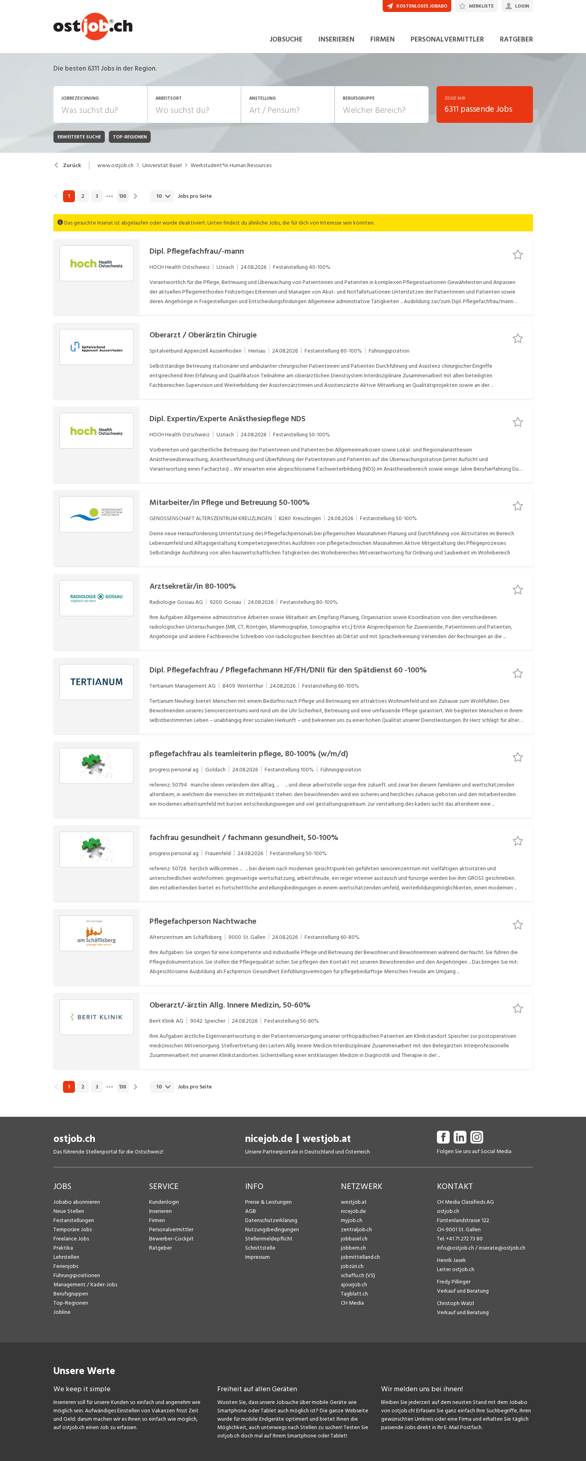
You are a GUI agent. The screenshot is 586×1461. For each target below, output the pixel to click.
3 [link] (97, 196)
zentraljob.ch (356, 1229)
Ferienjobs (65, 1266)
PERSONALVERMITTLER (447, 39)
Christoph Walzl (455, 1303)
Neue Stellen (68, 1211)
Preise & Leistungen (268, 1202)
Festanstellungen (73, 1220)
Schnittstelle (260, 1247)
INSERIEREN (336, 39)
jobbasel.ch (354, 1238)
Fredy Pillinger (453, 1281)
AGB (250, 1211)
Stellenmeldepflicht (269, 1238)
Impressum (257, 1257)
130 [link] (122, 196)
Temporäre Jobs (72, 1229)
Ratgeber (160, 1247)
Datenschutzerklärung (271, 1220)
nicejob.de (269, 1139)
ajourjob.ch (354, 1284)
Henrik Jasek (451, 1260)
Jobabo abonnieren (76, 1202)
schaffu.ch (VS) (358, 1275)
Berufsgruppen (70, 1293)
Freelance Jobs (71, 1238)
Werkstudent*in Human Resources (231, 165)
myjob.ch (351, 1220)
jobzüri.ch (352, 1266)
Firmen (157, 1220)
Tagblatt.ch (354, 1293)
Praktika (63, 1247)
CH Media (352, 1302)
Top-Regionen (70, 1302)
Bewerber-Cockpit (171, 1238)
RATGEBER (516, 39)
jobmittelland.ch (360, 1257)
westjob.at (327, 1139)
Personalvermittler (171, 1229)
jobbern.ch (353, 1247)
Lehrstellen (66, 1257)
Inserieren (160, 1211)
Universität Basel (162, 165)
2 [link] (82, 196)
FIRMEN (382, 39)
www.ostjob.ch (115, 165)
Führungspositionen (76, 1275)
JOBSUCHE (286, 39)
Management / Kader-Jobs (85, 1284)
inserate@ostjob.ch (502, 1247)
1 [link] (69, 196)
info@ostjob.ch (455, 1247)
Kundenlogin (164, 1202)
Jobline (62, 1312)
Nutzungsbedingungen (272, 1229)
